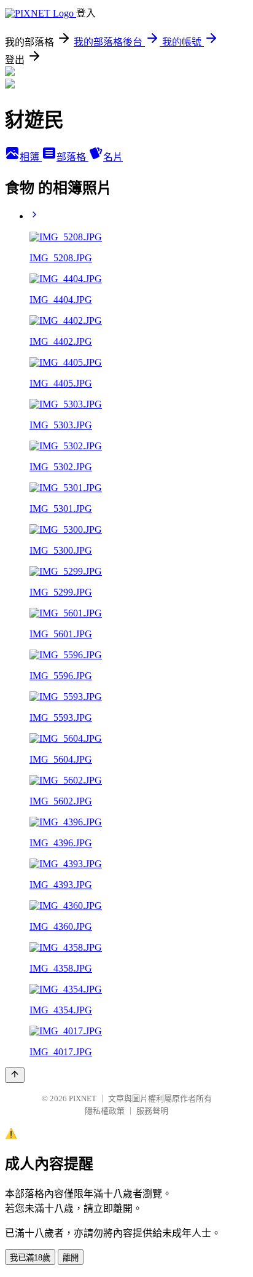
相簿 (31, 157)
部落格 (72, 157)
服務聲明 (152, 1110)
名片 (113, 157)
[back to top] (15, 1075)
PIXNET (82, 1098)
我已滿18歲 (30, 1257)
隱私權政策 (105, 1110)
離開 (71, 1257)
